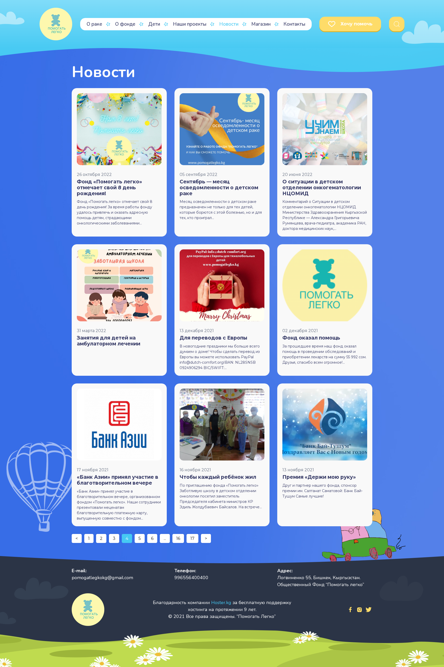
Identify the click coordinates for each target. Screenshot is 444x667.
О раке (94, 24)
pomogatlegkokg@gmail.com (102, 578)
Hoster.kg (221, 602)
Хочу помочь (356, 24)
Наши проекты (189, 24)
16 (178, 538)
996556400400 (191, 578)
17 (192, 538)
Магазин (261, 24)
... (165, 538)
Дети (154, 24)
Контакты (294, 24)
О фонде (125, 24)
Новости (228, 24)
